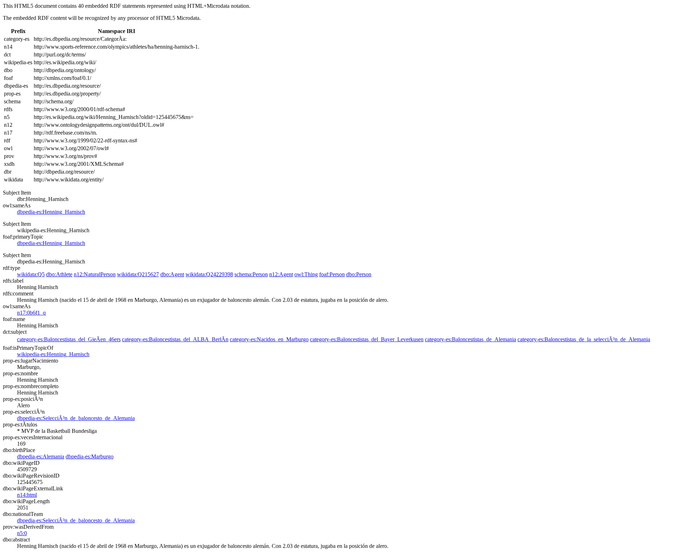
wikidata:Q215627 (138, 274)
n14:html (27, 495)
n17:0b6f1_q (31, 313)
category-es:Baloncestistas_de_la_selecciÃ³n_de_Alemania (583, 339)
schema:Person (251, 274)
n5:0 (22, 533)
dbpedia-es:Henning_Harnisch (51, 212)
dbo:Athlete (59, 274)
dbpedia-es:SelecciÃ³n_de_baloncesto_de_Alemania (76, 418)
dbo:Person (358, 274)
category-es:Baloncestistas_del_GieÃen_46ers (69, 339)
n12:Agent (281, 274)
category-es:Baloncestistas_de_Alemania (470, 339)
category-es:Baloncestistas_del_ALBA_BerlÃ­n (175, 339)
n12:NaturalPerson (95, 274)
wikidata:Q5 (31, 274)
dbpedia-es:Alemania (40, 456)
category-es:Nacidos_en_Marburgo (269, 339)
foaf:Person (332, 274)
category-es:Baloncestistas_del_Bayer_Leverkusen (366, 339)
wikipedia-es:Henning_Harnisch (53, 354)
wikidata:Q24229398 (209, 274)
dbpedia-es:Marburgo (90, 456)
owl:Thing (306, 274)
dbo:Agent (172, 274)
